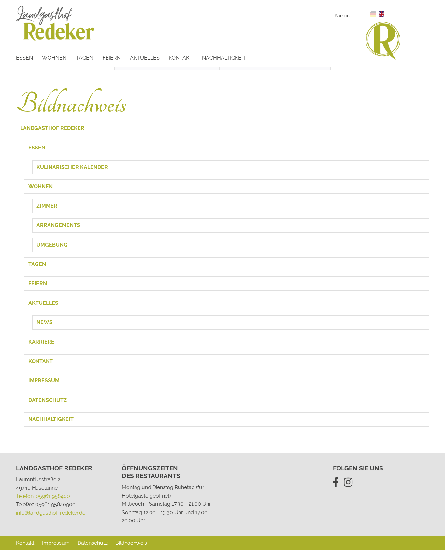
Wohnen (54, 58)
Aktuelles (145, 58)
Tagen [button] (37, 264)
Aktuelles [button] (43, 303)
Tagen (84, 58)
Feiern (112, 58)
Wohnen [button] (40, 186)
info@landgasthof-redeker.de (50, 513)
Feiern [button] (37, 283)
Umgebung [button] (51, 245)
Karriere (343, 15)
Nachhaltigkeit (224, 58)
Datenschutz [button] (47, 400)
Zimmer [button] (46, 206)
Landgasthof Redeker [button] (52, 128)
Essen (24, 58)
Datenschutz (93, 543)
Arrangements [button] (58, 225)
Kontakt (181, 58)
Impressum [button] (44, 380)
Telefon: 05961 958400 (43, 496)
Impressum (56, 543)
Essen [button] (36, 148)
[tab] (222, 128)
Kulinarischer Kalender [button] (72, 167)
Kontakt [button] (40, 361)
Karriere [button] (41, 342)
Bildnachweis (131, 543)
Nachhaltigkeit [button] (51, 419)
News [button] (44, 322)
